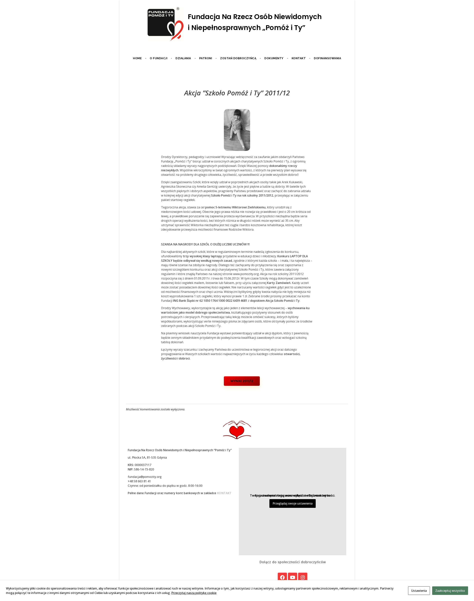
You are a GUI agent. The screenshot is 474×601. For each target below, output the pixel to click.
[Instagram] (302, 577)
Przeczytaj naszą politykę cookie (193, 593)
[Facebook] (282, 577)
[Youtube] (292, 577)
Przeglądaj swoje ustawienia (293, 503)
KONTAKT (224, 493)
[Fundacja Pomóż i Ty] (237, 24)
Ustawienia (419, 591)
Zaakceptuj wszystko (450, 591)
